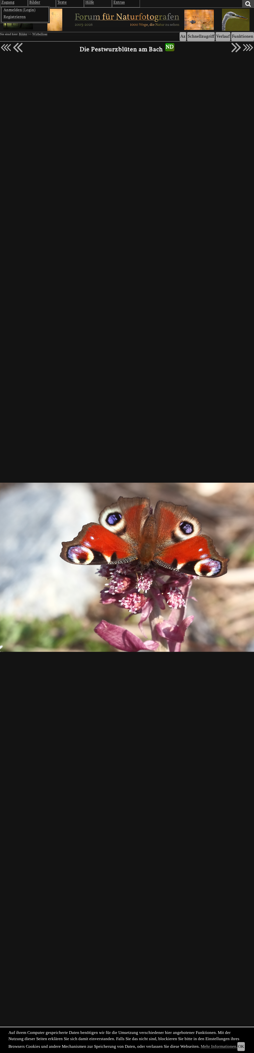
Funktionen (242, 36)
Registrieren (14, 17)
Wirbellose (39, 34)
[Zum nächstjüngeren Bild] (6, 47)
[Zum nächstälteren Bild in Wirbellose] (236, 47)
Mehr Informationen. (219, 1046)
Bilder (23, 34)
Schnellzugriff (201, 36)
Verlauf (223, 36)
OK (241, 1046)
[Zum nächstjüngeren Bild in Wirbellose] (18, 47)
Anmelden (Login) (19, 10)
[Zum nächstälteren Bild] (248, 47)
